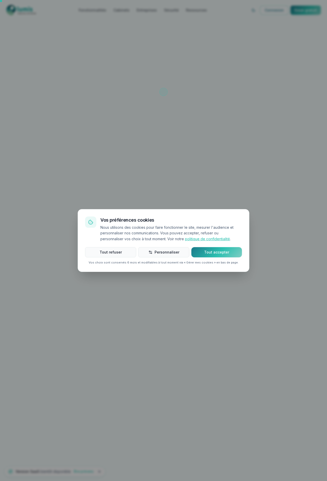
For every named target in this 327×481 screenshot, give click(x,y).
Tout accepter (216, 252)
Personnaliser (167, 252)
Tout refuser (111, 252)
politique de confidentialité (207, 239)
